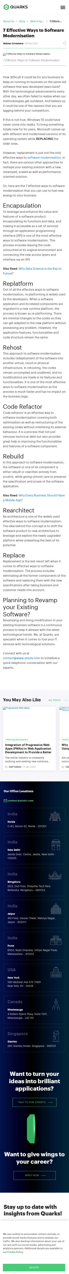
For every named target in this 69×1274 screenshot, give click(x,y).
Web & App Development (37, 21)
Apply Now (32, 1175)
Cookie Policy (15, 1252)
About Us (8, 21)
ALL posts (55, 700)
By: (6, 767)
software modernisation (44, 157)
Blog (22, 21)
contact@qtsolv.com (20, 801)
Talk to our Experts (32, 1102)
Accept (34, 1267)
